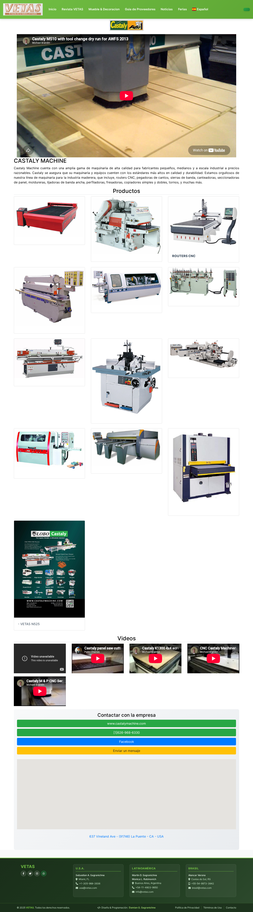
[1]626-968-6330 (126, 732)
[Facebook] (23, 873)
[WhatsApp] (43, 873)
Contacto (231, 907)
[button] (200, 9)
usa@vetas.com (88, 887)
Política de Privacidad (187, 907)
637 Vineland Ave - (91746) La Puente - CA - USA (126, 836)
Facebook (126, 742)
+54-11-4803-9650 (147, 887)
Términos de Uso (212, 907)
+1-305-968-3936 (89, 883)
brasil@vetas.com (201, 887)
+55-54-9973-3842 (202, 883)
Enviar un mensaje (126, 751)
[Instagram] (37, 873)
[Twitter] (30, 873)
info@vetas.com (144, 891)
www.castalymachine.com (126, 723)
